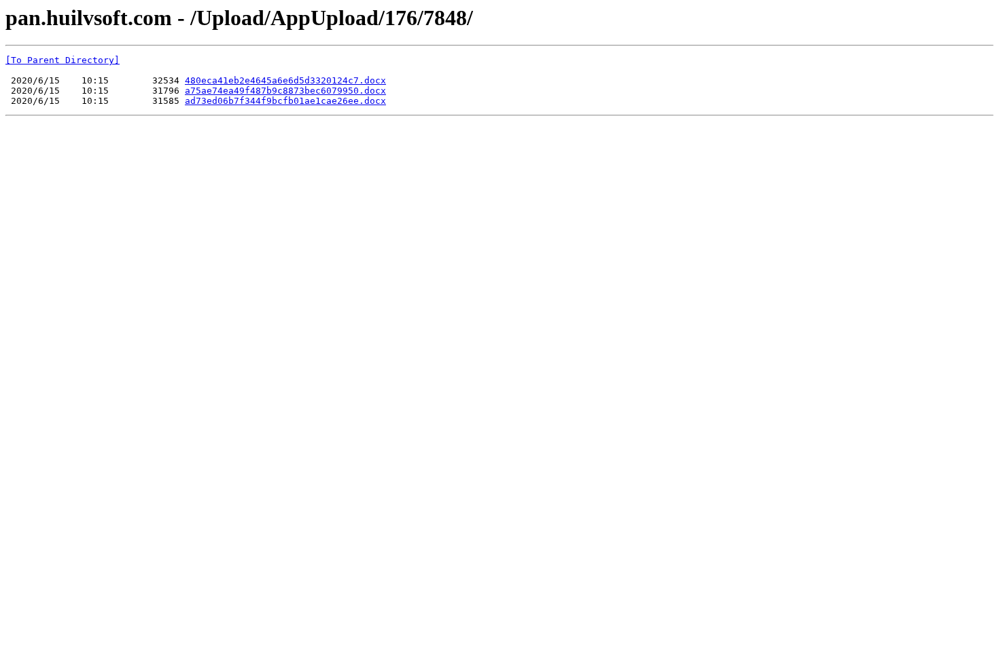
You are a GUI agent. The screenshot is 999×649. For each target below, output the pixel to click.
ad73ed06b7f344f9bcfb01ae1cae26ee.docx (285, 101)
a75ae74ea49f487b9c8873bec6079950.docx (285, 91)
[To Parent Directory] (62, 60)
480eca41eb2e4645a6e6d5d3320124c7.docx (285, 80)
